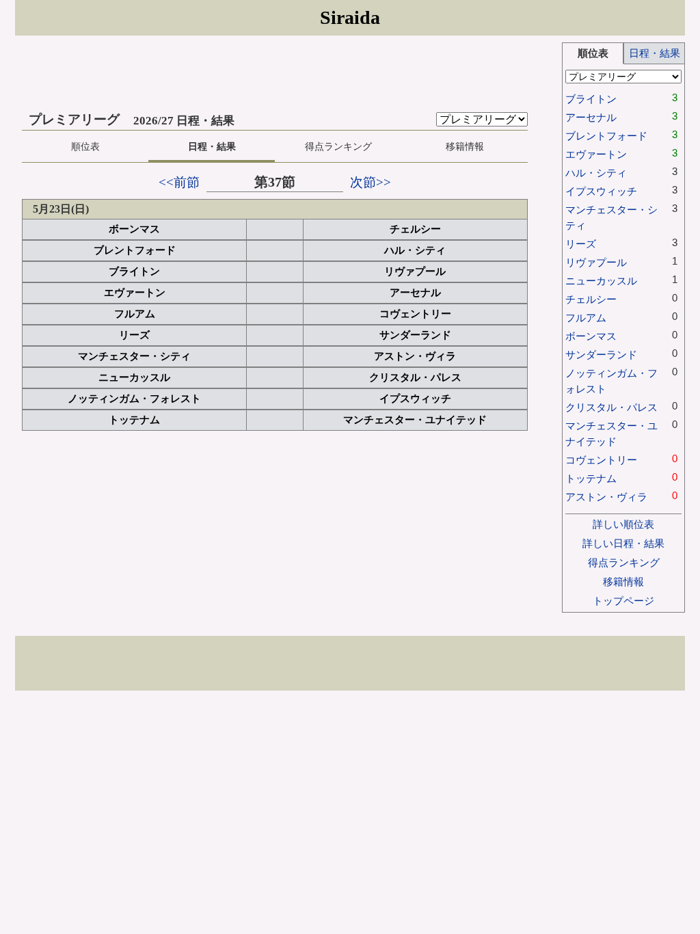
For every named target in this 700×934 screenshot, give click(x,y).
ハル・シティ (415, 250)
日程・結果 (212, 147)
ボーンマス (134, 229)
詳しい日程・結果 (623, 543)
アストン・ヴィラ (415, 356)
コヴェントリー (415, 313)
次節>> (370, 182)
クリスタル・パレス (415, 377)
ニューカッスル (134, 377)
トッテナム (134, 419)
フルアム (134, 313)
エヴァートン (134, 292)
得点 (338, 147)
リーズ (134, 335)
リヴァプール (415, 271)
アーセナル (415, 292)
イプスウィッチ (415, 398)
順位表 (85, 147)
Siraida (350, 17)
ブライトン (134, 271)
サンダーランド (415, 335)
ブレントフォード (135, 250)
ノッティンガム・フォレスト (134, 398)
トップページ (623, 600)
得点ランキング (624, 562)
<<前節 (179, 182)
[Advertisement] (288, 73)
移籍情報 (465, 147)
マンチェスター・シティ (134, 356)
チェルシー (415, 229)
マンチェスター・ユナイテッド (415, 419)
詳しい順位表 (623, 524)
